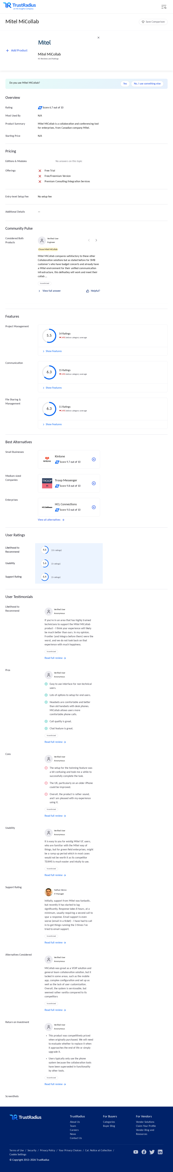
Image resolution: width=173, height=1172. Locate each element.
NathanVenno (60, 890)
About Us (75, 1122)
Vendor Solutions (145, 1122)
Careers (74, 1130)
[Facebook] (144, 1152)
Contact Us (76, 1138)
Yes (125, 83)
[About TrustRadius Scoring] (40, 107)
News (73, 1134)
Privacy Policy (47, 1150)
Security (32, 1150)
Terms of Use (16, 1150)
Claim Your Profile (146, 1126)
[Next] (96, 240)
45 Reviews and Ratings (48, 59)
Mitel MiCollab (49, 54)
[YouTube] (136, 1152)
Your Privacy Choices (70, 1150)
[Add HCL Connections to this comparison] (94, 507)
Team (73, 1126)
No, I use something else (147, 83)
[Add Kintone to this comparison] (94, 459)
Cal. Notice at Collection (98, 1150)
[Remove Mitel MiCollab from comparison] (98, 37)
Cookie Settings (17, 1154)
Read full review (54, 658)
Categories (109, 1122)
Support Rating (13, 577)
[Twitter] (152, 1152)
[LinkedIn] (160, 1152)
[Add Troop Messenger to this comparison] (94, 483)
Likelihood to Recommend (12, 550)
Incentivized (44, 283)
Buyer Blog (109, 1126)
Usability (10, 563)
